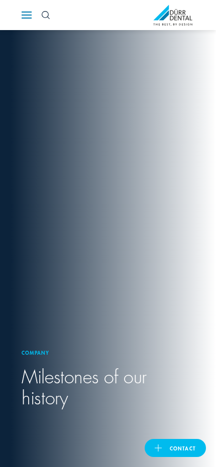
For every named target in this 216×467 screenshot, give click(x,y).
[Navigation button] (27, 15)
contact (183, 448)
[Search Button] (46, 15)
